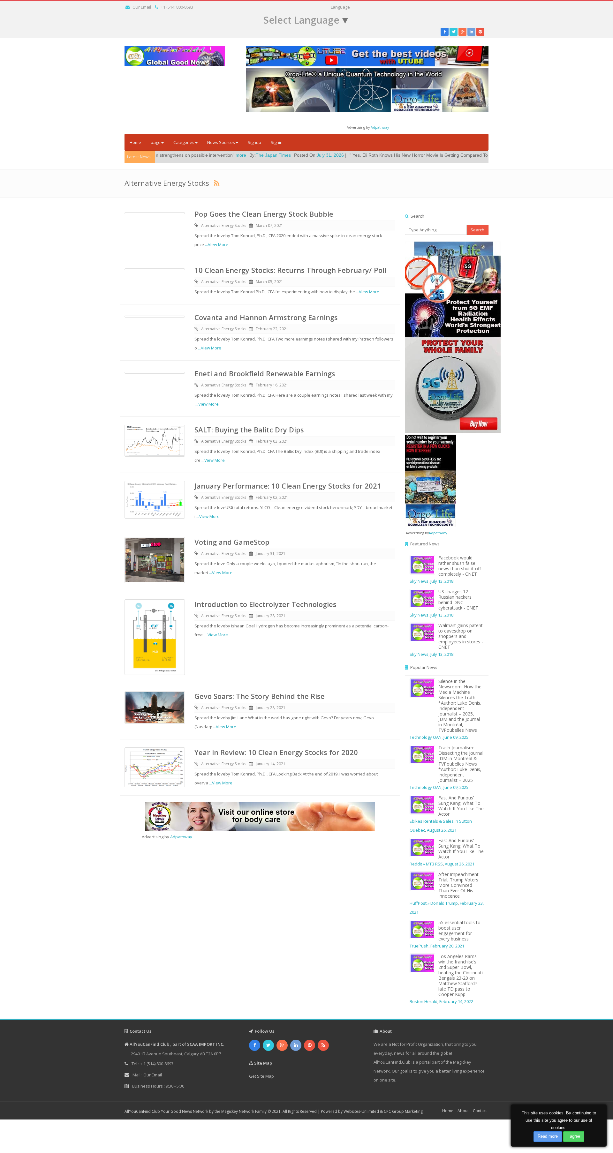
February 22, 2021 (272, 329)
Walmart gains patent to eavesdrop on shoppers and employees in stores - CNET (460, 636)
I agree (573, 1136)
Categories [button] (183, 142)
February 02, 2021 (272, 497)
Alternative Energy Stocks (223, 225)
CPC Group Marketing (403, 1111)
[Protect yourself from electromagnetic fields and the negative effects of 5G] (447, 337)
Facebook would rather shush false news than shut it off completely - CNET (459, 566)
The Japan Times (219, 155)
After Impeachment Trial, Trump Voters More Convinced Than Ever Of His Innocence (458, 885)
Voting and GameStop (231, 542)
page (156, 142)
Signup (254, 142)
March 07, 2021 (269, 225)
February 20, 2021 (447, 946)
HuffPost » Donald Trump (434, 903)
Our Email (141, 7)
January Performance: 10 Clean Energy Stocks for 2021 (287, 485)
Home (135, 142)
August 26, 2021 (442, 830)
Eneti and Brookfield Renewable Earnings (264, 373)
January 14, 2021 (270, 764)
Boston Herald (423, 1001)
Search (477, 230)
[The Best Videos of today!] (367, 56)
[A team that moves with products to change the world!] (430, 480)
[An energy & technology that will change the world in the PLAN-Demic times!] (367, 89)
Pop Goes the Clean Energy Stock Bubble (263, 214)
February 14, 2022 (456, 1001)
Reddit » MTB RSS (426, 864)
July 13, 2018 (441, 581)
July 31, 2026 (276, 155)
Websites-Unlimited (361, 1111)
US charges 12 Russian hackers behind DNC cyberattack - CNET (458, 599)
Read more (548, 1136)
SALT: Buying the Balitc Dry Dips (249, 429)
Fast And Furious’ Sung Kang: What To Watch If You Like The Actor (461, 806)
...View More (216, 244)
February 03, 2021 (272, 441)
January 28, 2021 (270, 615)
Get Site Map (261, 1076)
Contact (480, 1110)
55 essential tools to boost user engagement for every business (459, 930)
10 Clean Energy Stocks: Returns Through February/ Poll (290, 270)
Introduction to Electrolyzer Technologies (265, 604)
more (186, 155)
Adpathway (380, 127)
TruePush (419, 946)
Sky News (419, 581)
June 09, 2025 (455, 737)
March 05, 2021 (269, 281)
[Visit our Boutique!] (260, 816)
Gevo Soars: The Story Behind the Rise (259, 696)
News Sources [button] (221, 142)
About (463, 1110)
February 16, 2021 (272, 385)
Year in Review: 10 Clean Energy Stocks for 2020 (276, 752)
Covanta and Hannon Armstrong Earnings (266, 317)
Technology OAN (426, 737)
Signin (277, 142)
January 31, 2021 (270, 553)
